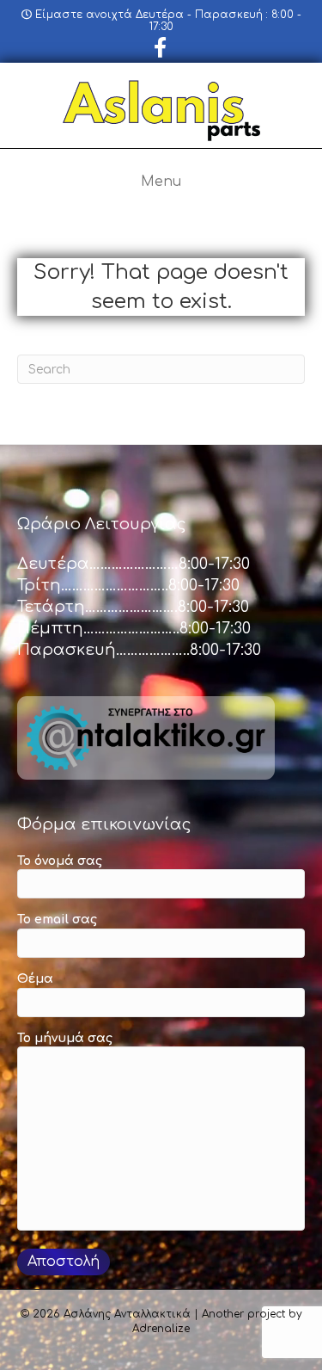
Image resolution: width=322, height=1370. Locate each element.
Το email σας (57, 919)
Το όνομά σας (59, 861)
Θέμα (35, 978)
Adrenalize (161, 1329)
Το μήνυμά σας (64, 1038)
